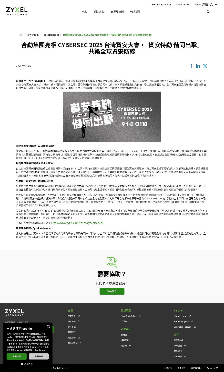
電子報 (124, 345)
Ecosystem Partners (182, 326)
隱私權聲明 (196, 368)
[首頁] (20, 34)
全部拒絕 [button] (39, 356)
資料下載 (72, 326)
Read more (40, 350)
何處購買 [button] (135, 11)
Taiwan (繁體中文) (203, 4)
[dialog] (27, 346)
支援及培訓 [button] (117, 11)
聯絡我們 (112, 291)
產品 (84, 11)
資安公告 (72, 337)
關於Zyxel (178, 340)
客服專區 (72, 315)
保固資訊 (72, 332)
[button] (28, 363)
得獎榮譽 (125, 340)
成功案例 (178, 350)
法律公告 (168, 368)
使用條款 (181, 368)
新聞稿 (124, 334)
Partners (180, 4)
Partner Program (181, 321)
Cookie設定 (212, 368)
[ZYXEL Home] (17, 11)
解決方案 (98, 11)
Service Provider (161, 4)
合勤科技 (178, 356)
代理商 (124, 321)
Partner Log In (180, 315)
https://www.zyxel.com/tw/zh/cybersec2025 (77, 223)
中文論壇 (72, 321)
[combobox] (48, 326)
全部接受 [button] (17, 356)
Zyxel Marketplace (129, 315)
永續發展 (178, 345)
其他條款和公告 (74, 343)
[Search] (208, 12)
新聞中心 (126, 329)
